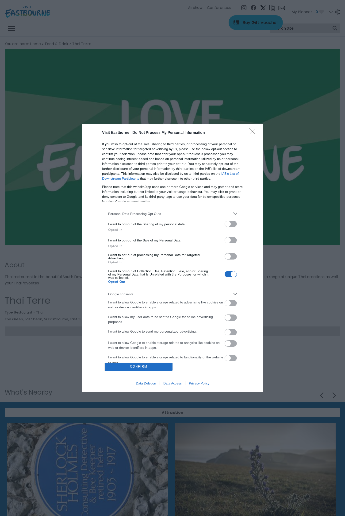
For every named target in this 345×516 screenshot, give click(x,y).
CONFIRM (138, 366)
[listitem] (172, 213)
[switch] (231, 224)
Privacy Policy (199, 383)
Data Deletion (146, 383)
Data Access (172, 383)
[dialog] (172, 258)
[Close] (253, 132)
